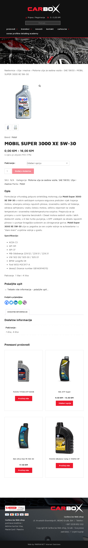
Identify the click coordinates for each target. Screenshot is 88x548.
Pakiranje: (10, 163)
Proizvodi (10, 29)
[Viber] (25, 303)
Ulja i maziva (23, 70)
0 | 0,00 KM (55, 17)
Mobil (14, 137)
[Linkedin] (16, 303)
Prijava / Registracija (36, 17)
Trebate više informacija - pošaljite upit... (26, 289)
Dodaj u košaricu (23, 171)
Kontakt (50, 29)
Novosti (38, 29)
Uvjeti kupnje (78, 532)
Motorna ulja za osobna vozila (47, 70)
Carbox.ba (62, 29)
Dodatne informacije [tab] (17, 312)
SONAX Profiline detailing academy (22, 33)
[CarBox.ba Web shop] (44, 8)
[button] (40, 86)
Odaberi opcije (65, 403)
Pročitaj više (23, 398)
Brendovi (25, 29)
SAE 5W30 (69, 70)
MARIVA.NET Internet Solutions (47, 544)
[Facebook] (7, 303)
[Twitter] (11, 303)
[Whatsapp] (20, 303)
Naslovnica (9, 70)
